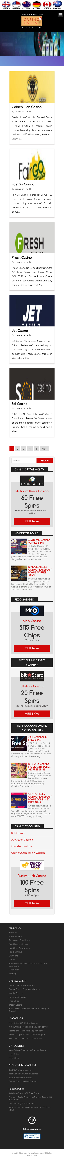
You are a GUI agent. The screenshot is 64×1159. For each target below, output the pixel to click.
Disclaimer (14, 969)
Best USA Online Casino (20, 1070)
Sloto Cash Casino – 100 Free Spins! (25, 1038)
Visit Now (32, 521)
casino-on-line (21, 111)
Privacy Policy (15, 936)
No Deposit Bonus (17, 997)
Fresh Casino (22, 257)
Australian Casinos (22, 839)
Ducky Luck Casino (32, 876)
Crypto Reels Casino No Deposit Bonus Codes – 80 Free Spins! (40, 798)
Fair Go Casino (23, 184)
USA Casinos (18, 833)
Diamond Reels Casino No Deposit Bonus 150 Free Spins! (40, 571)
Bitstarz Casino (32, 686)
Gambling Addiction (18, 944)
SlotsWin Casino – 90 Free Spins (39, 541)
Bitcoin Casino (15, 1005)
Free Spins (14, 1054)
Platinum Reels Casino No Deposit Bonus (28, 1026)
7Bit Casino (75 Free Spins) (37, 738)
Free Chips (14, 1001)
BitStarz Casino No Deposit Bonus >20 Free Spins (39, 766)
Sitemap (12, 973)
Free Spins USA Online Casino (23, 1023)
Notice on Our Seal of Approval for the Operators (28, 964)
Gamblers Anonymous (19, 948)
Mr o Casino (32, 621)
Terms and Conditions (19, 940)
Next (44, 448)
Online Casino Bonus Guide (22, 985)
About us (13, 932)
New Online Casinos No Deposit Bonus (27, 1050)
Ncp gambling (15, 952)
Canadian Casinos (21, 846)
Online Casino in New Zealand (28, 852)
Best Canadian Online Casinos (23, 1073)
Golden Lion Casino (27, 107)
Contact (12, 959)
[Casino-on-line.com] (31, 28)
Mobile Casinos (16, 993)
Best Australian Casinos (20, 1077)
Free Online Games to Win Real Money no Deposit (29, 1009)
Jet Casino (20, 331)
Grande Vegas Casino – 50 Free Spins (27, 1034)
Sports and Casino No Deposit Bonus (27, 1030)
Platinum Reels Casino (32, 491)
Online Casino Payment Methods (24, 989)
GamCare (13, 955)
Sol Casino (19, 404)
